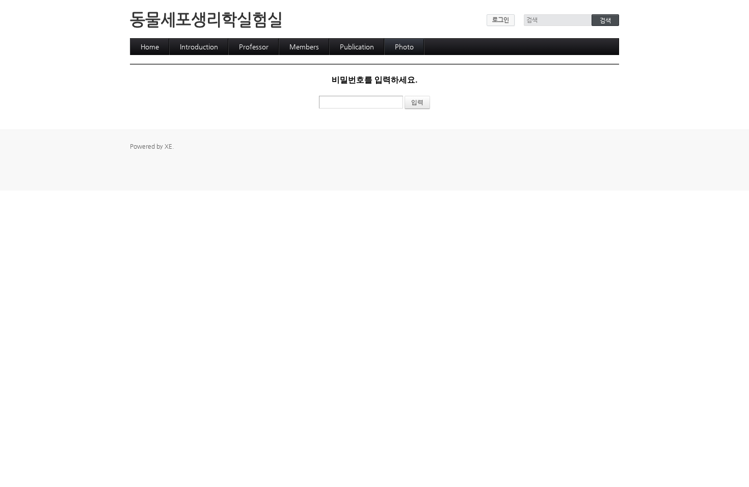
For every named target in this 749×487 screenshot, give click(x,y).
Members (304, 46)
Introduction (199, 46)
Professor (254, 46)
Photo (404, 46)
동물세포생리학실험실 (206, 19)
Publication (357, 46)
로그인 (500, 19)
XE (168, 146)
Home (150, 46)
